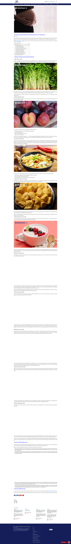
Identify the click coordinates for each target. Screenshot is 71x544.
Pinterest (20, 495)
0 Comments (16, 519)
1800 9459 (48, 1)
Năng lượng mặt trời (35, 534)
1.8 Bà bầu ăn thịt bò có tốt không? (20, 51)
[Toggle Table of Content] (28, 44)
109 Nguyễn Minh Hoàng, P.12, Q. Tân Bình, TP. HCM (22, 528)
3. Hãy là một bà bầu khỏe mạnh (19, 54)
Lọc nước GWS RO (35, 531)
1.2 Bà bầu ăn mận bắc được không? (20, 46)
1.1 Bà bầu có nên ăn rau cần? (19, 45)
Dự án (33, 528)
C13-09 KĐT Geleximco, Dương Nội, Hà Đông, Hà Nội (22, 529)
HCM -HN (53, 1)
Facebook (14, 495)
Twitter (16, 495)
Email (21, 495)
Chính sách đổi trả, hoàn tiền (36, 540)
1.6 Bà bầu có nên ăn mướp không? (20, 49)
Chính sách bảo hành (35, 537)
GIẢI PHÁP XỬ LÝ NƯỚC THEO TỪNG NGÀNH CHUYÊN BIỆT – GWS (18, 511)
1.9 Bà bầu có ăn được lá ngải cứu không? (20, 52)
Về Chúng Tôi (27, 510)
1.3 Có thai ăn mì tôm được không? (20, 47)
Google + (18, 495)
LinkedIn (17, 495)
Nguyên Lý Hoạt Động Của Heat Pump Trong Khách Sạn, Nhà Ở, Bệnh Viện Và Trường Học (52, 511)
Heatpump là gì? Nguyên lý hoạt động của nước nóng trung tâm (40, 511)
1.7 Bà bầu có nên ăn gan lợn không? (20, 50)
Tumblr (23, 495)
